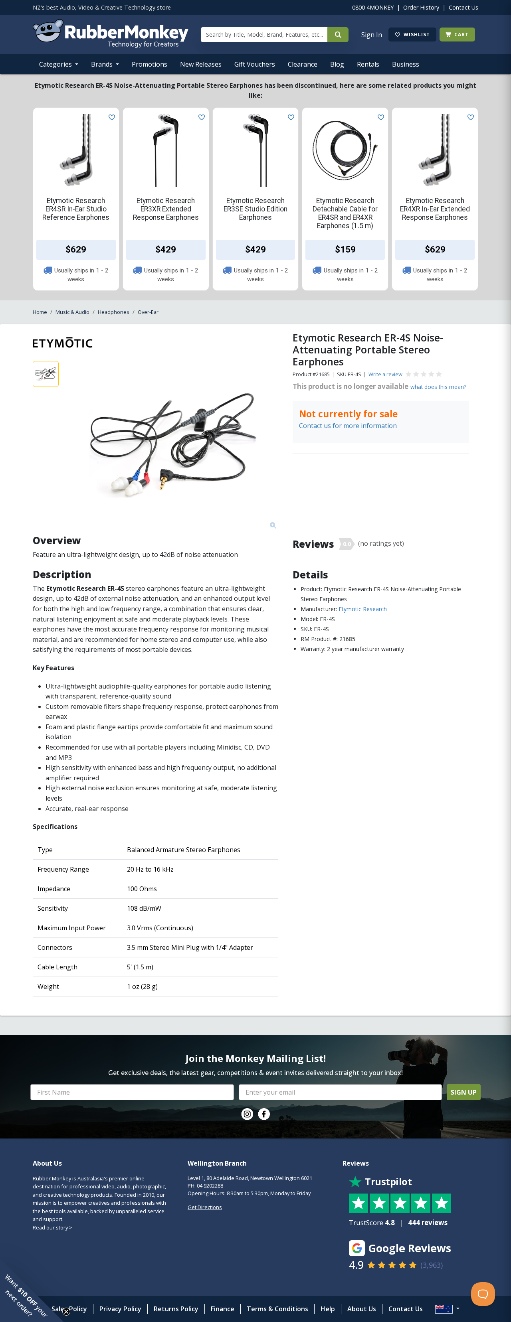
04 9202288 (210, 1185)
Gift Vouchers (254, 64)
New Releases (201, 64)
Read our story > (52, 1227)
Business (405, 64)
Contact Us (463, 7)
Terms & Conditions (277, 1308)
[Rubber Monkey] (110, 45)
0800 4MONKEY (373, 7)
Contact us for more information (348, 425)
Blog (337, 64)
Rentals (368, 64)
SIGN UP (464, 1092)
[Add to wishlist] (110, 116)
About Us (361, 1308)
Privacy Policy (120, 1308)
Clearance (302, 64)
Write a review (385, 374)
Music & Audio (72, 312)
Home (40, 312)
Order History (421, 7)
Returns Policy (176, 1308)
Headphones (113, 312)
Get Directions (205, 1207)
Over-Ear (148, 312)
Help (328, 1308)
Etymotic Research (363, 609)
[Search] (338, 34)
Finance (222, 1308)
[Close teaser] (66, 1312)
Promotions (149, 64)
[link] (247, 1114)
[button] (32, 1290)
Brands (102, 64)
